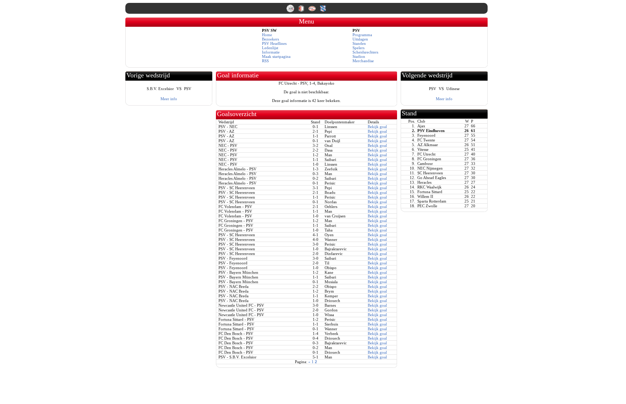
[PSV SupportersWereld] (312, 11)
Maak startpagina (276, 56)
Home (267, 35)
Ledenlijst (270, 48)
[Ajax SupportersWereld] (291, 11)
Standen (359, 43)
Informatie (271, 52)
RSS (265, 61)
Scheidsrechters (365, 52)
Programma (362, 35)
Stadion (358, 56)
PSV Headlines (274, 43)
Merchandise (363, 61)
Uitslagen (360, 39)
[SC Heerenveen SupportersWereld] (323, 11)
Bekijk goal (377, 126)
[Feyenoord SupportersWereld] (301, 11)
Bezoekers (270, 39)
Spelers (358, 48)
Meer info (168, 99)
